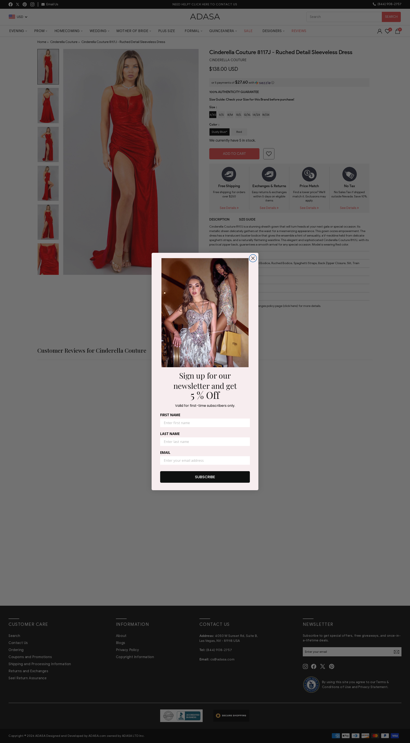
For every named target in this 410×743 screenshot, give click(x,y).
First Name (170, 415)
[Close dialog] (253, 258)
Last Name (170, 433)
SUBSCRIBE (205, 477)
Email (165, 452)
